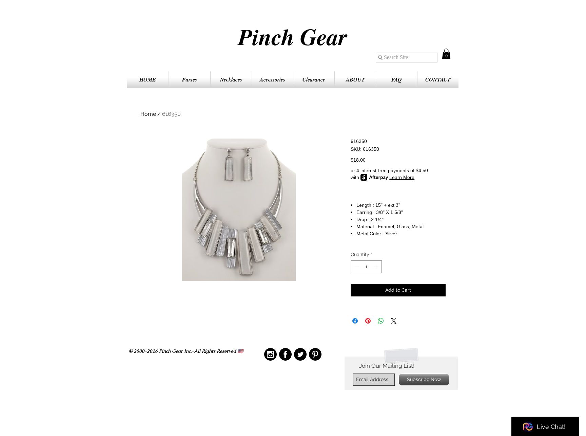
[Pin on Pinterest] (368, 321)
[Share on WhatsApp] (381, 321)
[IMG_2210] (270, 354)
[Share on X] (394, 321)
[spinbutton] (366, 267)
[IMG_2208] (285, 354)
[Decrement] (356, 267)
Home (148, 114)
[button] (446, 54)
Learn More (401, 177)
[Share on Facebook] (355, 321)
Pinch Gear (292, 36)
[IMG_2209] (315, 354)
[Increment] (376, 267)
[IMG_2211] (300, 354)
